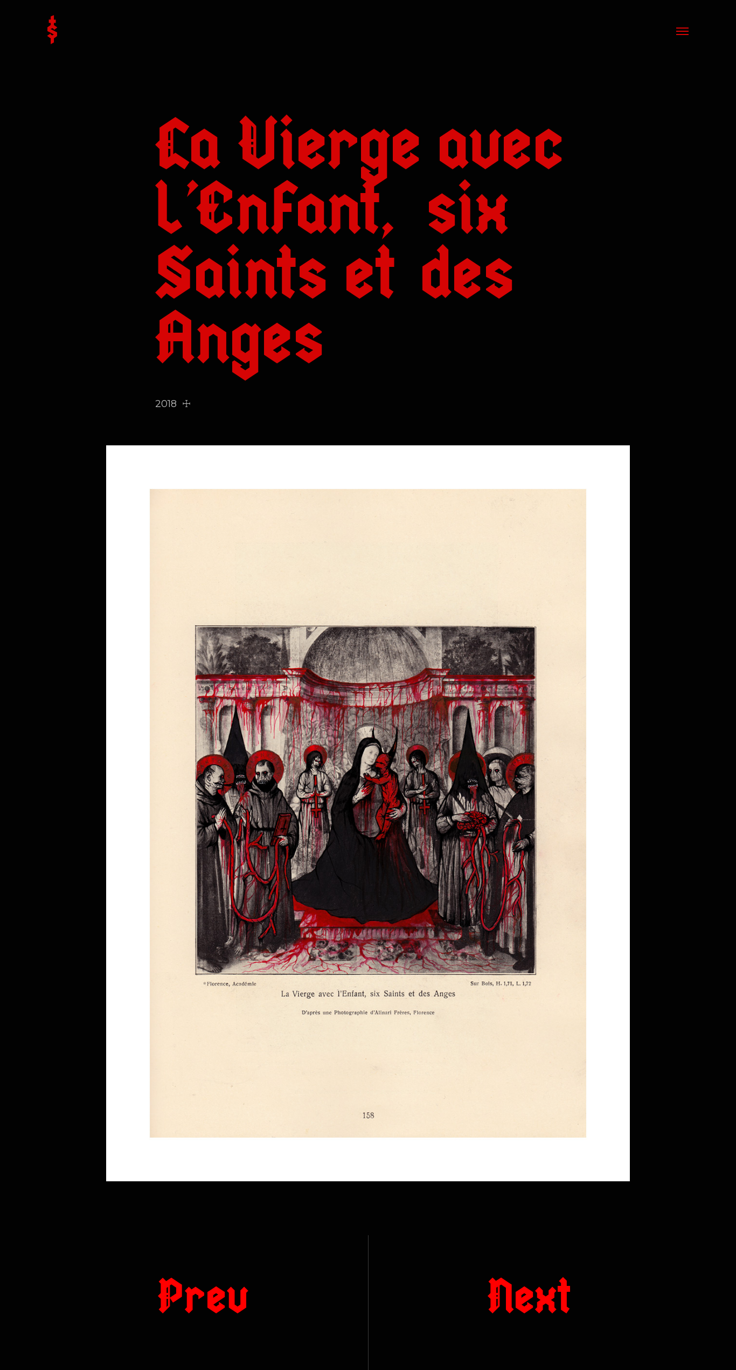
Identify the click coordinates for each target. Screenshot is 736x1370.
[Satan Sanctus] (52, 30)
